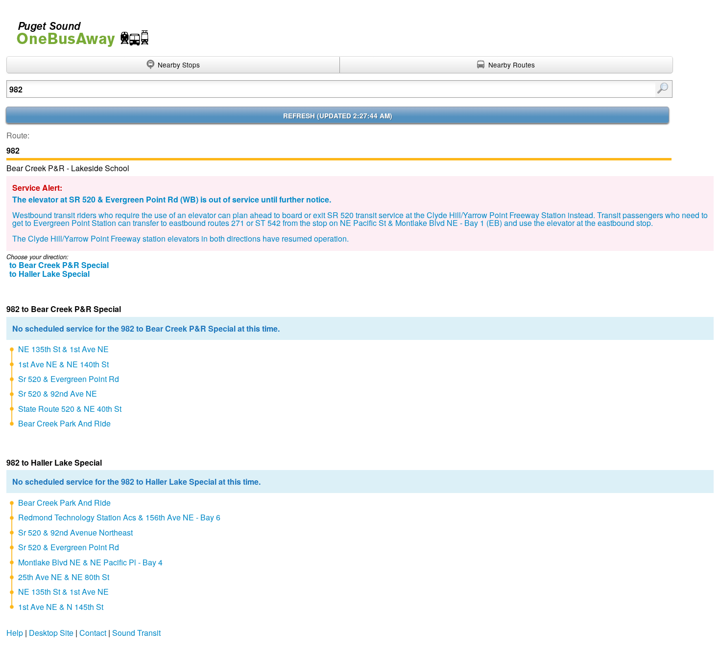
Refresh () (337, 115)
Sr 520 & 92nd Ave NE (57, 393)
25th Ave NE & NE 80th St (63, 577)
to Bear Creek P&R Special (59, 264)
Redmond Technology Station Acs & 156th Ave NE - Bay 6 (119, 517)
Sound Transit (136, 632)
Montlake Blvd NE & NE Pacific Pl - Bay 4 (90, 562)
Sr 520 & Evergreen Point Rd (68, 378)
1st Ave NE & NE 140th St (63, 364)
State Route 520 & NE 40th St (69, 408)
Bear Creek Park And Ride (64, 423)
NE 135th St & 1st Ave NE (63, 349)
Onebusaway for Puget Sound (78, 30)
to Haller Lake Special (49, 273)
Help (14, 632)
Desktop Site (51, 632)
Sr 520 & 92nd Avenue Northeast (75, 532)
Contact (92, 632)
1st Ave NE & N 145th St (60, 606)
